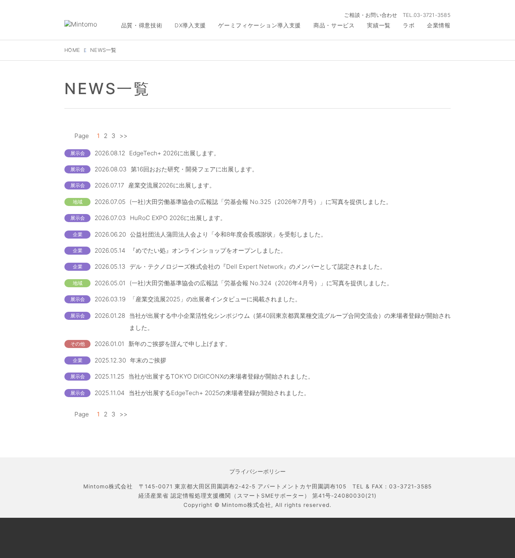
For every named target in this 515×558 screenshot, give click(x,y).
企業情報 (439, 25)
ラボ (408, 25)
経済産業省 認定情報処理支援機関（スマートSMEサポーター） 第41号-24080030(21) (257, 495)
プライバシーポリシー (257, 471)
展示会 (77, 153)
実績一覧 (379, 25)
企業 (77, 234)
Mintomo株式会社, (247, 505)
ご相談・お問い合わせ (371, 15)
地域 (77, 202)
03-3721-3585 (432, 15)
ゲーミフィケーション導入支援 (259, 25)
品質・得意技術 (142, 25)
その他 (77, 344)
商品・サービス (334, 25)
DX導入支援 (190, 25)
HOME (72, 50)
